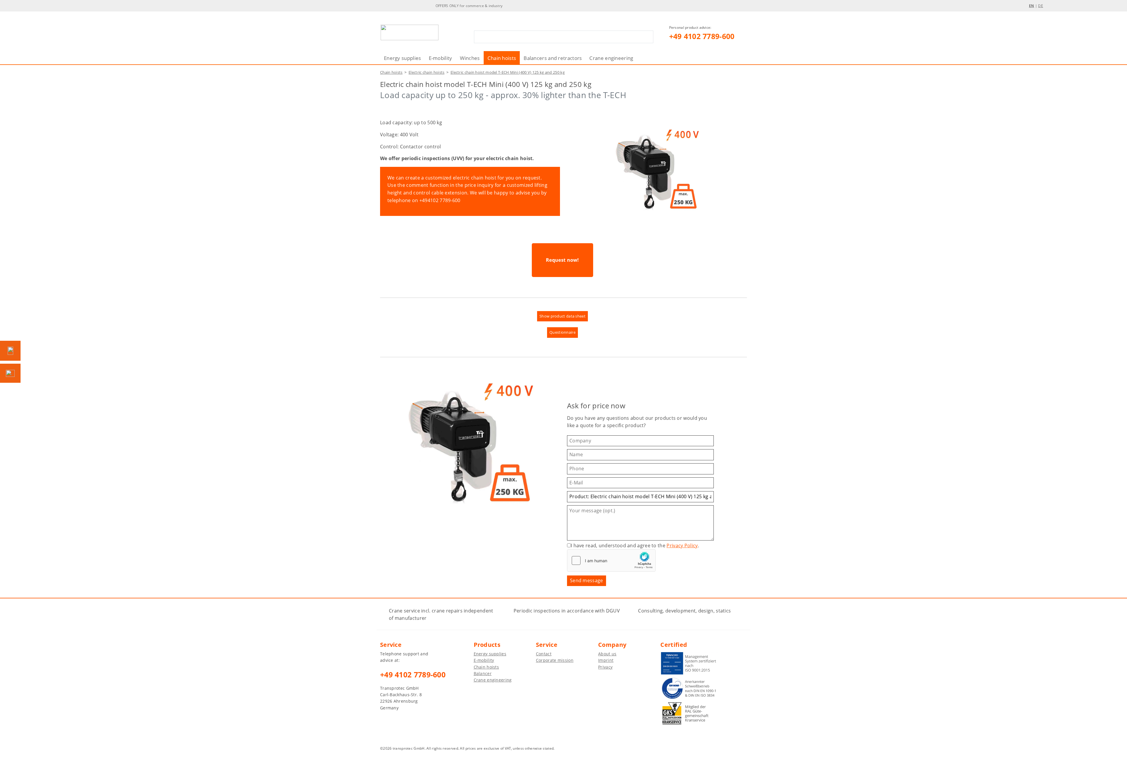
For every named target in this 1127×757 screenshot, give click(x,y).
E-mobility (440, 58)
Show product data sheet (562, 316)
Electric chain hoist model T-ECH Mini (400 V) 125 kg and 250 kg (508, 72)
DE (1040, 5)
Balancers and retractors (553, 58)
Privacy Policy (682, 545)
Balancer (483, 673)
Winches (470, 58)
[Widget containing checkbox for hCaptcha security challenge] (611, 560)
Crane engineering (611, 58)
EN (1031, 5)
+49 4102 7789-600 (702, 36)
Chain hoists (501, 58)
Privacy (605, 667)
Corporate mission (554, 660)
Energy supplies (402, 58)
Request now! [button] (562, 260)
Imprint (605, 660)
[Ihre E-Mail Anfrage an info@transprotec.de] (10, 373)
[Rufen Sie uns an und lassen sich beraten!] (10, 351)
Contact (543, 654)
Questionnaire (562, 332)
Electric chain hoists (426, 72)
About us (607, 654)
